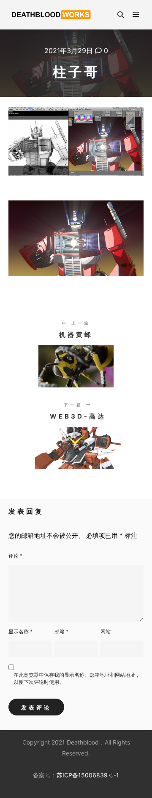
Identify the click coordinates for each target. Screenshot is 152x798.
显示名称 (20, 631)
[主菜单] (136, 14)
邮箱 (61, 631)
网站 (105, 631)
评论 (15, 555)
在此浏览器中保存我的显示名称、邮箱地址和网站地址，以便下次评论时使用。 (77, 678)
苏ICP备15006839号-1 (88, 775)
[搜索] (120, 14)
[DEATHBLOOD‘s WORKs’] (50, 14)
